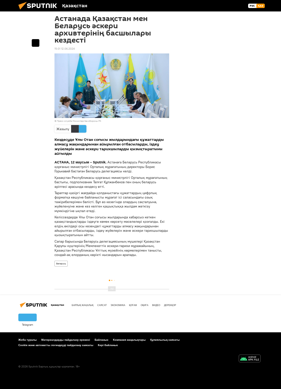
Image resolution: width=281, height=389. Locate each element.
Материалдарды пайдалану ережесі (65, 339)
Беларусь (61, 263)
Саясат (102, 305)
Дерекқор (170, 305)
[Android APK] (250, 359)
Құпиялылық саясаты (165, 339)
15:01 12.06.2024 (64, 48)
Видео (156, 305)
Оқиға (144, 305)
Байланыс (101, 339)
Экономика (117, 305)
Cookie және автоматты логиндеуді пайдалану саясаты (55, 345)
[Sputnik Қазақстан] (39, 10)
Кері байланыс (108, 345)
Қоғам (133, 305)
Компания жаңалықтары (129, 339)
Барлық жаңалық (82, 305)
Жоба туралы (27, 339)
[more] (35, 43)
